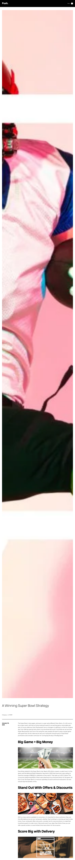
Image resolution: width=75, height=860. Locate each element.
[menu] (72, 3)
